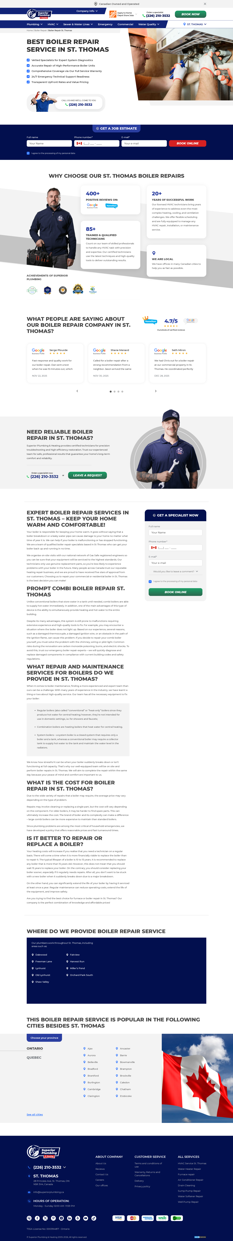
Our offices (102, 1185)
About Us (101, 1163)
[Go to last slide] (77, 391)
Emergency (105, 24)
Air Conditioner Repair (190, 1180)
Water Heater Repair (189, 1169)
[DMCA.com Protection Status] (200, 1237)
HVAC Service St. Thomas (192, 1163)
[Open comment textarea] (197, 571)
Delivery (139, 1180)
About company (109, 1157)
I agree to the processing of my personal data (53, 153)
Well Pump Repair (188, 1202)
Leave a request (87, 475)
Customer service (150, 1157)
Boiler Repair (40, 30)
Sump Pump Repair (189, 1191)
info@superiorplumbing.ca (48, 1192)
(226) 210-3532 (158, 16)
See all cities (35, 1114)
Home (30, 30)
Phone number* (83, 137)
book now (191, 14)
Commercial (125, 24)
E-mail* (125, 137)
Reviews (100, 1169)
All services (188, 1157)
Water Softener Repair (190, 1196)
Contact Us (102, 1174)
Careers (100, 1180)
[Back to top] (224, 1221)
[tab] (111, 392)
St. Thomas (195, 24)
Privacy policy (142, 1186)
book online (188, 143)
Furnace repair (186, 1174)
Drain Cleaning (186, 1185)
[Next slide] (156, 391)
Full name (32, 137)
